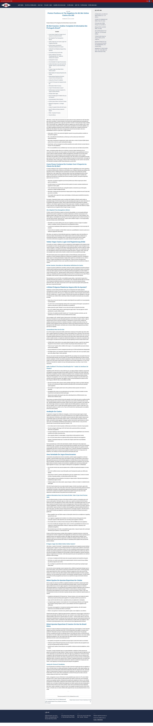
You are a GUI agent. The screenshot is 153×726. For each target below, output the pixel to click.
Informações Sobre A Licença (55, 85)
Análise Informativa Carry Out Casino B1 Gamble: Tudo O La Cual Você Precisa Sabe (57, 65)
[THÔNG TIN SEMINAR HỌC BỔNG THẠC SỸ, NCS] (101, 20)
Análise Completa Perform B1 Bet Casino (57, 107)
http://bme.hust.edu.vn (102, 715)
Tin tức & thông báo (30, 5)
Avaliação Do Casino (53, 59)
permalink (77, 696)
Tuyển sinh (70, 5)
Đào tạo (40, 5)
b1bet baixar (56, 177)
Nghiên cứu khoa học (59, 5)
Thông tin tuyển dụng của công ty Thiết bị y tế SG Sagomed (100, 38)
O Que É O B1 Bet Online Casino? (56, 87)
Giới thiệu (20, 5)
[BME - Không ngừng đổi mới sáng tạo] (7, 5)
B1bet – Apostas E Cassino (54, 112)
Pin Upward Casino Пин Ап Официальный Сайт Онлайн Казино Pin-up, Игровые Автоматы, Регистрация (56, 701)
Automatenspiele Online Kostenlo (56, 99)
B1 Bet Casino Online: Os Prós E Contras (57, 101)
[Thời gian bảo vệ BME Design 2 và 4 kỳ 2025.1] (100, 24)
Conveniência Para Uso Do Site (55, 52)
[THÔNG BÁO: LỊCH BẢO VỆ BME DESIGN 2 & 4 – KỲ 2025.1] (101, 16)
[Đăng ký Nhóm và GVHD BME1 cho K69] (100, 28)
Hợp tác (77, 5)
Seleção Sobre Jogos (53, 93)
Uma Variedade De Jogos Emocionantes (57, 61)
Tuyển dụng (83, 5)
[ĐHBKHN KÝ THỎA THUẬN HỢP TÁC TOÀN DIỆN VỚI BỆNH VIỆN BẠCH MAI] (101, 50)
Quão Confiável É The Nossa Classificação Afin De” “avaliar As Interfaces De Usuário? (56, 56)
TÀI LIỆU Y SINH (48, 5)
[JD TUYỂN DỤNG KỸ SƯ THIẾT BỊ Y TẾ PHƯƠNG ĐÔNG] (100, 32)
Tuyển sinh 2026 (92, 5)
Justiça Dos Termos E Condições (56, 80)
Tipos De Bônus (52, 115)
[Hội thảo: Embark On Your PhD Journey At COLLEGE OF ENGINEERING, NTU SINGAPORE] (100, 44)
